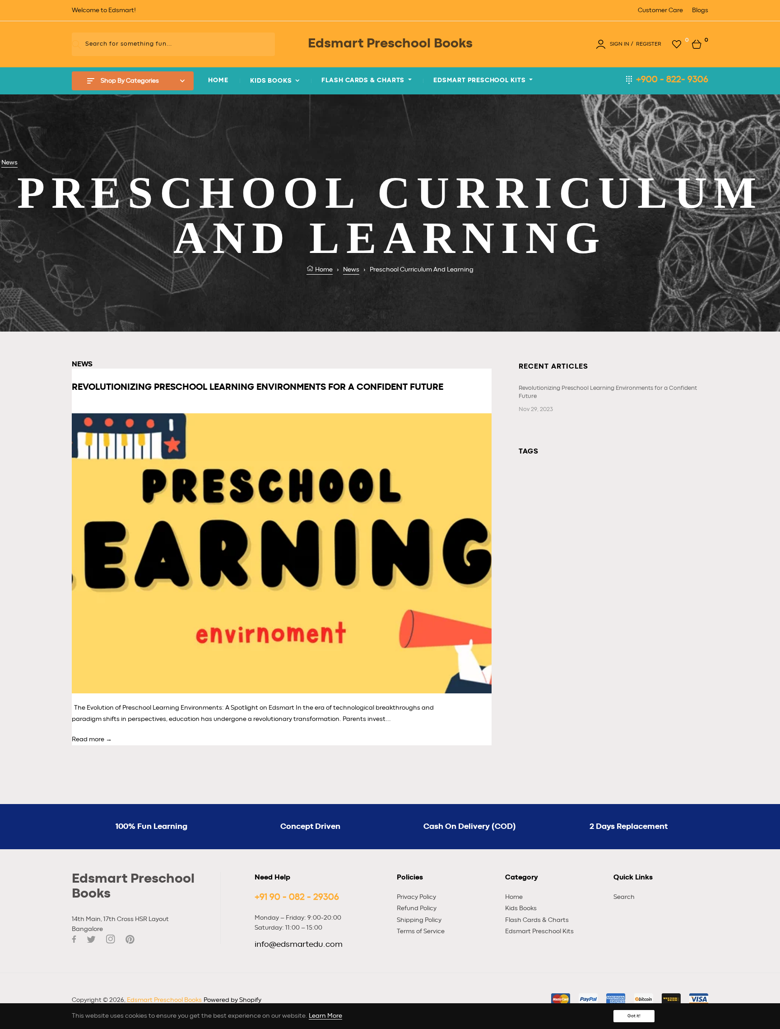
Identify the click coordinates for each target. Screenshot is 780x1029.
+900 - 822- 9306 (672, 79)
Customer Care (660, 10)
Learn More (325, 1016)
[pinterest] (130, 939)
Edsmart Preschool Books (164, 1000)
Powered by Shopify (232, 1000)
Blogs (700, 10)
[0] (676, 44)
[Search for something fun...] (76, 44)
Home (323, 270)
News (9, 162)
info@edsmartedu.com (299, 944)
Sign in (619, 44)
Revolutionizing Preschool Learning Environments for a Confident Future (608, 392)
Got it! (634, 1016)
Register (648, 44)
